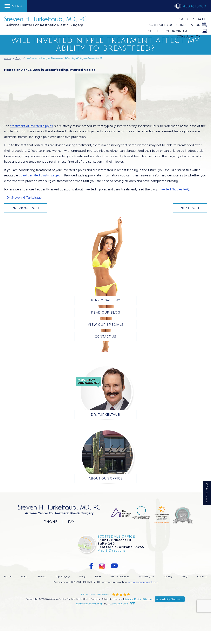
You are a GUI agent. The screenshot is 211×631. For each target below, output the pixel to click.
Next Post (190, 208)
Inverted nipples (82, 70)
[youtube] (114, 566)
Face (98, 576)
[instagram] (102, 566)
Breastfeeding (56, 70)
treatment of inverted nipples (31, 126)
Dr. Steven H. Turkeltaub (24, 197)
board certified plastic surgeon (40, 175)
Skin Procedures (119, 576)
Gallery (168, 576)
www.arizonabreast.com (143, 581)
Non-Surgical (146, 576)
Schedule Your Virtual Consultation (174, 33)
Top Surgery (62, 576)
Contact (202, 576)
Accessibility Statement (170, 599)
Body (82, 576)
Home (7, 58)
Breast (42, 576)
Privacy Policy (132, 599)
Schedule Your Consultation (174, 25)
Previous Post (26, 208)
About (25, 576)
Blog (18, 58)
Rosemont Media (118, 603)
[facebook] (91, 566)
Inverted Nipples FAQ (174, 189)
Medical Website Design (89, 603)
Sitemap (148, 599)
